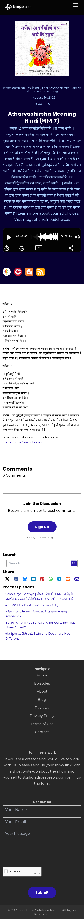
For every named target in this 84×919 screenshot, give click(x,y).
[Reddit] (68, 579)
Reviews (42, 707)
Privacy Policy (42, 715)
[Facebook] (16, 579)
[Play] (8, 237)
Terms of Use (42, 724)
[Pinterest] (42, 579)
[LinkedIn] (33, 579)
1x (38, 248)
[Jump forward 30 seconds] (21, 248)
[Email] (76, 579)
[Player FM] (18, 274)
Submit (42, 892)
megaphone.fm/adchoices (22, 442)
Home (42, 675)
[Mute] (77, 237)
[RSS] (40, 274)
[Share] (71, 248)
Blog (42, 699)
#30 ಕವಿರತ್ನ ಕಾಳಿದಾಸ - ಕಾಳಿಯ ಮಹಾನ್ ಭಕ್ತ (31, 605)
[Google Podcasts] (7, 274)
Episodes (42, 683)
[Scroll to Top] (76, 898)
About (42, 691)
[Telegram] (59, 579)
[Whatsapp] (51, 579)
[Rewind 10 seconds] (6, 248)
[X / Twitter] (7, 579)
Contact (42, 732)
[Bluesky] (25, 579)
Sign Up (42, 526)
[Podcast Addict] (29, 274)
